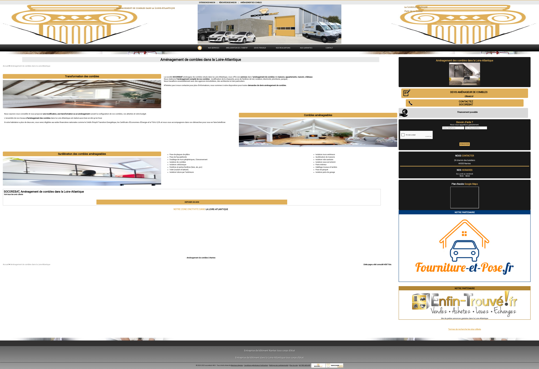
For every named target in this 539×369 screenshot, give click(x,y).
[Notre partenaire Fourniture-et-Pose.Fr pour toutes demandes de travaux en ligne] (464, 281)
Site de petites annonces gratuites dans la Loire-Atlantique (464, 318)
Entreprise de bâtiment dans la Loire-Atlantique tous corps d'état (269, 357)
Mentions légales (237, 365)
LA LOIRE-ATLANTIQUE (217, 209)
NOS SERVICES (213, 48)
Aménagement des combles (251, 2)
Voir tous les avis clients (13, 194)
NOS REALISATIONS (283, 48)
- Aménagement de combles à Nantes (200, 258)
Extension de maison (207, 2)
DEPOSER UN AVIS (192, 202)
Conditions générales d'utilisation (256, 365)
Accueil (6, 66)
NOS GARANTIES (306, 48)
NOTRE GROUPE (304, 365)
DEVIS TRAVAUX (260, 48)
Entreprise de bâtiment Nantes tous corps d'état (269, 350)
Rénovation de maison (227, 2)
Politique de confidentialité (278, 365)
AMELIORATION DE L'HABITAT (237, 48)
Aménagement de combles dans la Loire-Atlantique (30, 66)
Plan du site (293, 365)
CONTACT (329, 48)
